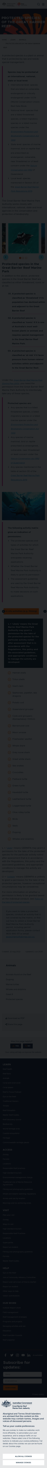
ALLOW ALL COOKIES (23, 1456)
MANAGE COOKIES (23, 1463)
